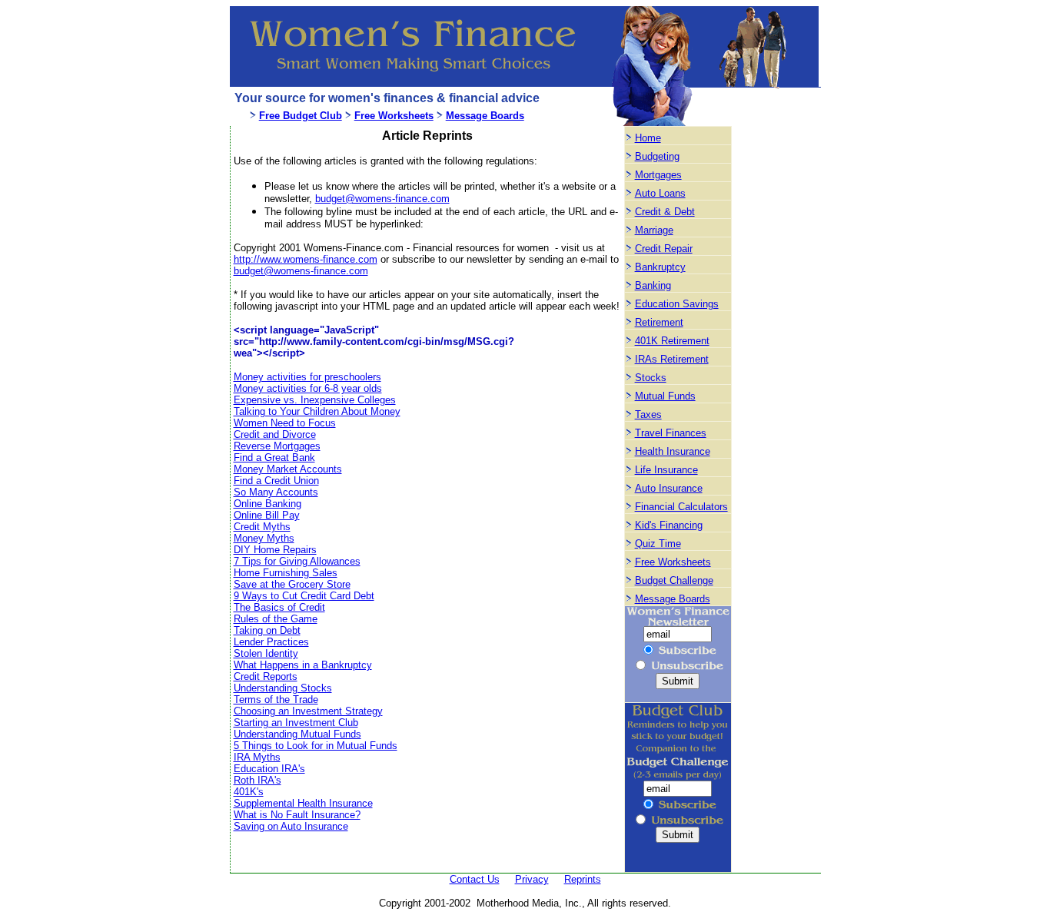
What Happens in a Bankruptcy (303, 665)
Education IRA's (269, 768)
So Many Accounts (276, 492)
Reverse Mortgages (277, 446)
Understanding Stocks (283, 688)
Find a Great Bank (274, 457)
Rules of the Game (275, 619)
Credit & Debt (665, 211)
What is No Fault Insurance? (297, 815)
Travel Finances (670, 433)
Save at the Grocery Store (292, 584)
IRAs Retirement (672, 359)
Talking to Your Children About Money (317, 411)
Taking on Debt (267, 630)
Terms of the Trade (276, 699)
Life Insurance (666, 470)
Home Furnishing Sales (285, 573)
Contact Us (475, 879)
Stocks (650, 377)
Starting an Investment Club (296, 722)
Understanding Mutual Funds (297, 734)
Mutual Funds (665, 396)
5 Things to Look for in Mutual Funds (315, 745)
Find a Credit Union (276, 480)
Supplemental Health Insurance (303, 803)
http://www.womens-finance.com (305, 259)
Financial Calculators (681, 506)
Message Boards (485, 115)
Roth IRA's (257, 780)
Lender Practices (271, 642)
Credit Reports (265, 676)
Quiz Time (658, 543)
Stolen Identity (266, 653)
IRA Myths (257, 757)
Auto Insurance (669, 488)
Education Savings (677, 304)
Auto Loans (660, 193)
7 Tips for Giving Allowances (297, 561)
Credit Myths (262, 526)
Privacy (532, 879)
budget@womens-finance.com (382, 198)
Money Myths (264, 538)
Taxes (648, 414)
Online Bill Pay (267, 515)
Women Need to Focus (285, 423)
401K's (249, 791)
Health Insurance (672, 451)
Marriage (654, 230)
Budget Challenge (674, 580)
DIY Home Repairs (275, 549)
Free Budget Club (300, 115)
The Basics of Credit (279, 607)
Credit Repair (664, 248)
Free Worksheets (394, 115)
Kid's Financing (669, 525)
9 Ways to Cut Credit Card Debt (304, 596)
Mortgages (658, 175)
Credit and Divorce (275, 434)
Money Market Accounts (288, 469)
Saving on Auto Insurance (291, 826)
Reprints (582, 879)
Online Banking (267, 503)
